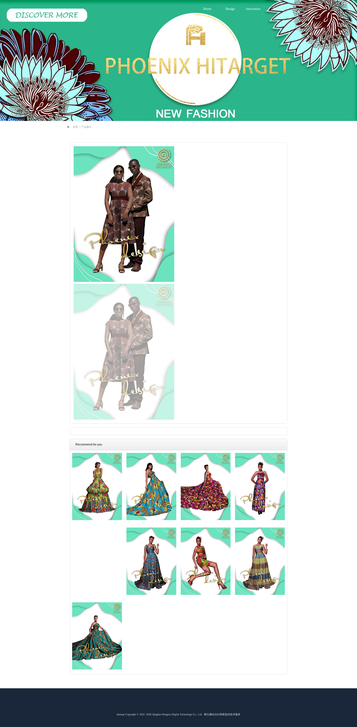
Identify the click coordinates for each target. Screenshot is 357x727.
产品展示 (86, 126)
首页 (75, 126)
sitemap (121, 714)
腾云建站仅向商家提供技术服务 (222, 714)
